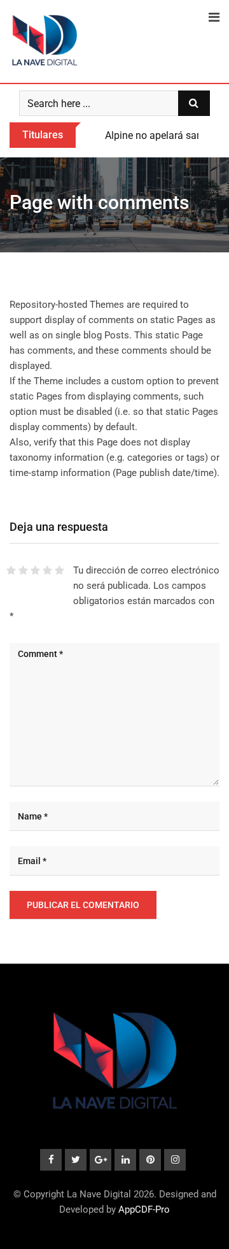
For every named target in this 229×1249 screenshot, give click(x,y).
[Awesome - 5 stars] (59, 570)
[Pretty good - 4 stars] (47, 570)
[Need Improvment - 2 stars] (23, 570)
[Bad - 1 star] (11, 570)
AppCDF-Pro (144, 1209)
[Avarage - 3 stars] (35, 570)
